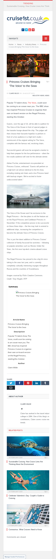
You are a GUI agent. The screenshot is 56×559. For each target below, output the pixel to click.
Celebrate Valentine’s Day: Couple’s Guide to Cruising (30, 6)
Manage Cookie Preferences (15, 557)
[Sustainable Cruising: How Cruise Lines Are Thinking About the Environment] (28, 447)
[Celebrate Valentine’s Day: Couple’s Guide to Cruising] (28, 481)
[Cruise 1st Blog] (28, 19)
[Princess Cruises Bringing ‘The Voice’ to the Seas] (28, 66)
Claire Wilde (14, 93)
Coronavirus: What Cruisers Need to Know (25, 530)
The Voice (32, 103)
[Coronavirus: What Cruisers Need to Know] (28, 515)
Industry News (38, 95)
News (47, 95)
